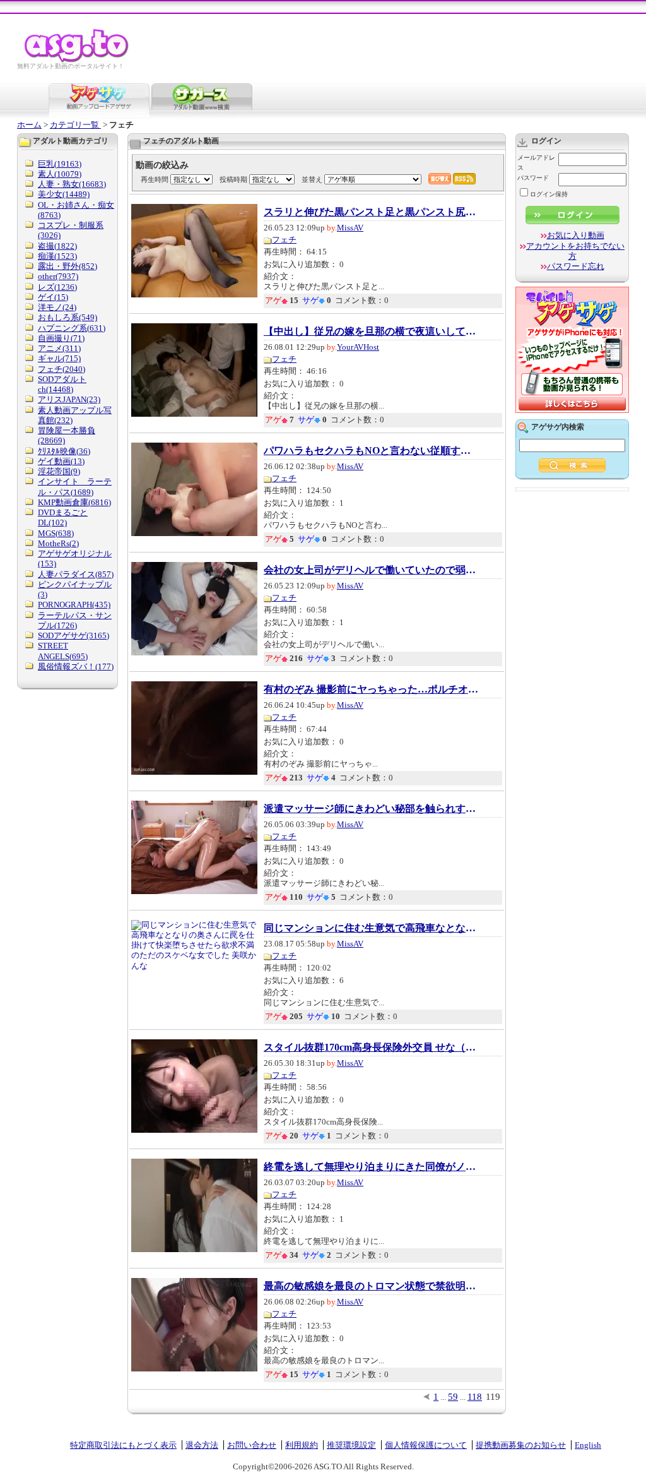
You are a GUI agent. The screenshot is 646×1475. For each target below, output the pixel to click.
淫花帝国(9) (59, 471)
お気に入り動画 (575, 235)
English (588, 1445)
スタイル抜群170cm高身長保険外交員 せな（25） (371, 1047)
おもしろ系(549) (67, 317)
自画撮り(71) (61, 338)
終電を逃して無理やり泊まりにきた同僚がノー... (371, 1167)
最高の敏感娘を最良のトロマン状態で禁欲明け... (371, 1286)
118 (474, 1397)
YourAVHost (358, 347)
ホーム (29, 124)
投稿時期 (233, 179)
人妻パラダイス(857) (76, 574)
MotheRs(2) (58, 543)
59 (453, 1397)
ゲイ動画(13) (61, 461)
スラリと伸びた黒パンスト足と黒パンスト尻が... (371, 212)
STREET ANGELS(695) (63, 650)
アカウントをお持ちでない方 (575, 251)
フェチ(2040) (61, 369)
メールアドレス (536, 162)
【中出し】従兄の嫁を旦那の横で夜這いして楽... (371, 331)
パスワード (533, 177)
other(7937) (58, 276)
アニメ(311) (59, 348)
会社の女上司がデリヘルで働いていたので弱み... (371, 570)
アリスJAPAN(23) (69, 399)
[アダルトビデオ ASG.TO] (77, 60)
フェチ (284, 239)
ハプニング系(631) (71, 328)
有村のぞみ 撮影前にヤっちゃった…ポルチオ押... (371, 689)
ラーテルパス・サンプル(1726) (75, 620)
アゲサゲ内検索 (557, 426)
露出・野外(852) (67, 266)
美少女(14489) (64, 194)
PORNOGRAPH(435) (74, 604)
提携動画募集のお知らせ (521, 1445)
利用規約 (301, 1445)
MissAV (350, 227)
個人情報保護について (426, 1445)
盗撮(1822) (57, 246)
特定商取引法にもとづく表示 (123, 1445)
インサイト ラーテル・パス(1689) (75, 486)
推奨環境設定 (351, 1445)
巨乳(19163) (59, 164)
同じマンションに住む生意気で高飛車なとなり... (371, 928)
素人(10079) (59, 174)
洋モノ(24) (57, 307)
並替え (312, 179)
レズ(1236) (57, 287)
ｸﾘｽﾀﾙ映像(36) (64, 451)
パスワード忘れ (575, 266)
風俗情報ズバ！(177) (76, 666)
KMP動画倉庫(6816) (74, 502)
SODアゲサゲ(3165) (73, 635)
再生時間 (154, 179)
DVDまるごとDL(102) (63, 517)
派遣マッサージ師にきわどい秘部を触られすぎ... (371, 809)
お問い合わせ (251, 1445)
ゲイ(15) (53, 297)
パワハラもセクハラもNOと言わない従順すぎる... (371, 451)
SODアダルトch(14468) (62, 384)
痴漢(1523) (57, 256)
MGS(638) (56, 533)
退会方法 (201, 1445)
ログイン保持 (549, 194)
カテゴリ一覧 (75, 124)
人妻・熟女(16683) (72, 184)
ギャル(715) (59, 358)
